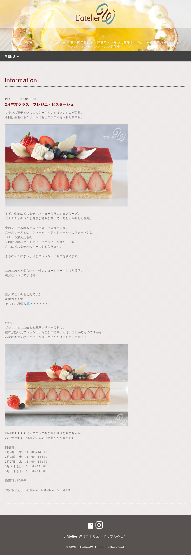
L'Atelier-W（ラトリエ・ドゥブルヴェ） (95, 536)
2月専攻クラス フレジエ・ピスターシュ (39, 104)
